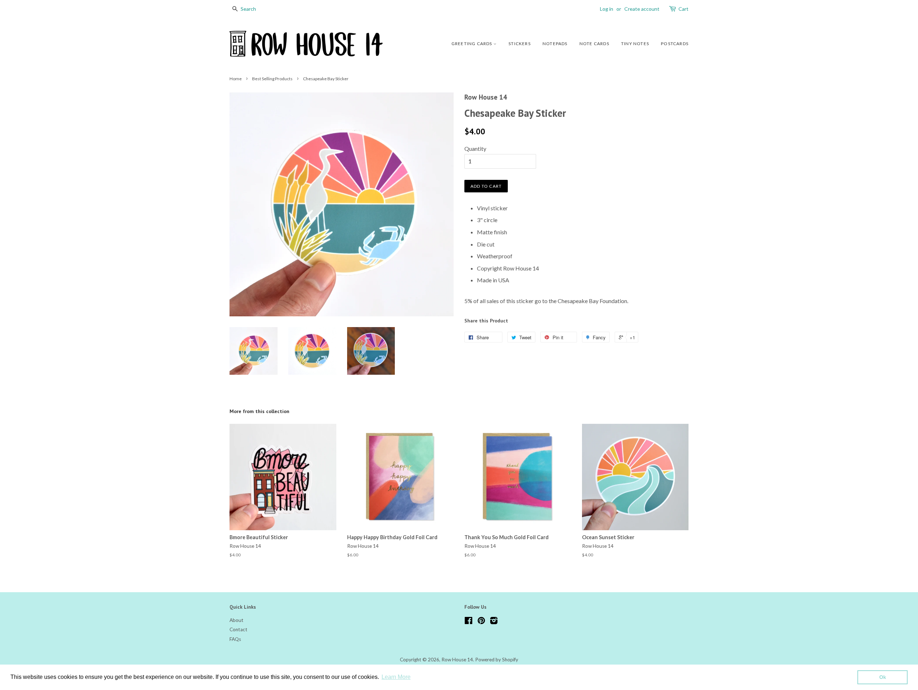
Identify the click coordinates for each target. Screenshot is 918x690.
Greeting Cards (472, 43)
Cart (683, 9)
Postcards (674, 43)
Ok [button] (882, 677)
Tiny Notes (635, 43)
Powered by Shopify (496, 659)
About (236, 620)
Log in (606, 9)
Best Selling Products (272, 78)
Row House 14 (457, 659)
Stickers (519, 43)
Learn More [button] (396, 677)
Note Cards (594, 43)
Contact (238, 629)
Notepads (555, 43)
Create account (641, 9)
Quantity (475, 148)
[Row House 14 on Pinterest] (481, 622)
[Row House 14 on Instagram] (494, 622)
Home (236, 78)
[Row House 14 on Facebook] (468, 622)
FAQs (235, 639)
